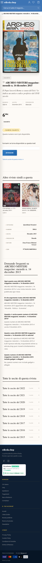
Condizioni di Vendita (9, 541)
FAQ (3, 488)
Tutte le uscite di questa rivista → (13, 159)
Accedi (4, 511)
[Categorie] (2, 2)
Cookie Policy (6, 538)
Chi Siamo (5, 484)
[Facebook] (4, 461)
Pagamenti (5, 494)
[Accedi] (29, 2)
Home (2, 13)
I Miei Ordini (6, 514)
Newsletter (5, 524)
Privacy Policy (6, 535)
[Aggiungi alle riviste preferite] (4, 82)
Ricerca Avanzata (7, 521)
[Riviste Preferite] (33, 2)
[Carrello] (38, 2)
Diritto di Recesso (7, 545)
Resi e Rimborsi (7, 497)
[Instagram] (8, 461)
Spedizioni (5, 491)
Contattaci (5, 501)
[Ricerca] (38, 8)
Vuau (8, 560)
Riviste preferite (7, 518)
